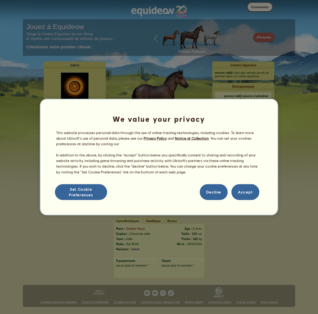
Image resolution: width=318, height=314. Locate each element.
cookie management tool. (141, 144)
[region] (159, 157)
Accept (245, 192)
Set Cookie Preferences (81, 192)
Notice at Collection (192, 138)
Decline (213, 192)
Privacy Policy (155, 138)
